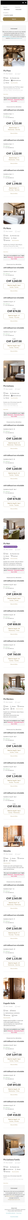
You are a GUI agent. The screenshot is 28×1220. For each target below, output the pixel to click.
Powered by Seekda (14, 1216)
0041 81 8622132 (6, 36)
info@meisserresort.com (16, 38)
